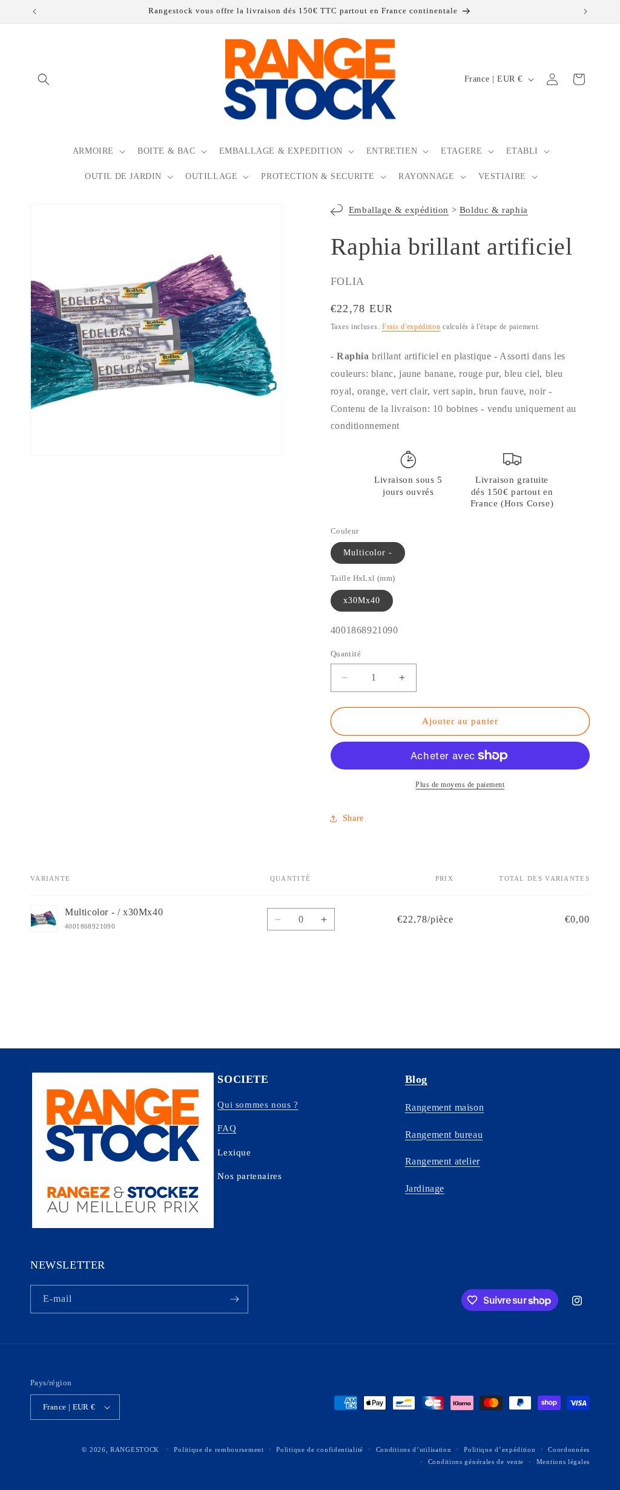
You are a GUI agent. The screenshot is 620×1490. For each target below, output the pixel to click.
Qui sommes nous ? (257, 1104)
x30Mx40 (361, 600)
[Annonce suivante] (585, 11)
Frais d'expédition (411, 326)
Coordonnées (569, 1449)
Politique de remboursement (218, 1449)
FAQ (226, 1128)
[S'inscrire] (234, 1299)
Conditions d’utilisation (414, 1449)
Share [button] (353, 818)
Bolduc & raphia (494, 210)
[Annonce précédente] (34, 11)
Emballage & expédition (399, 210)
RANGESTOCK (134, 1449)
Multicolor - (367, 552)
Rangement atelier (442, 1161)
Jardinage (424, 1188)
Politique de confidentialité (319, 1449)
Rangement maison (444, 1107)
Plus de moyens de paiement (459, 784)
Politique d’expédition (499, 1449)
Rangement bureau (444, 1134)
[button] (43, 79)
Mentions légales (563, 1461)
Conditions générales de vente (476, 1461)
